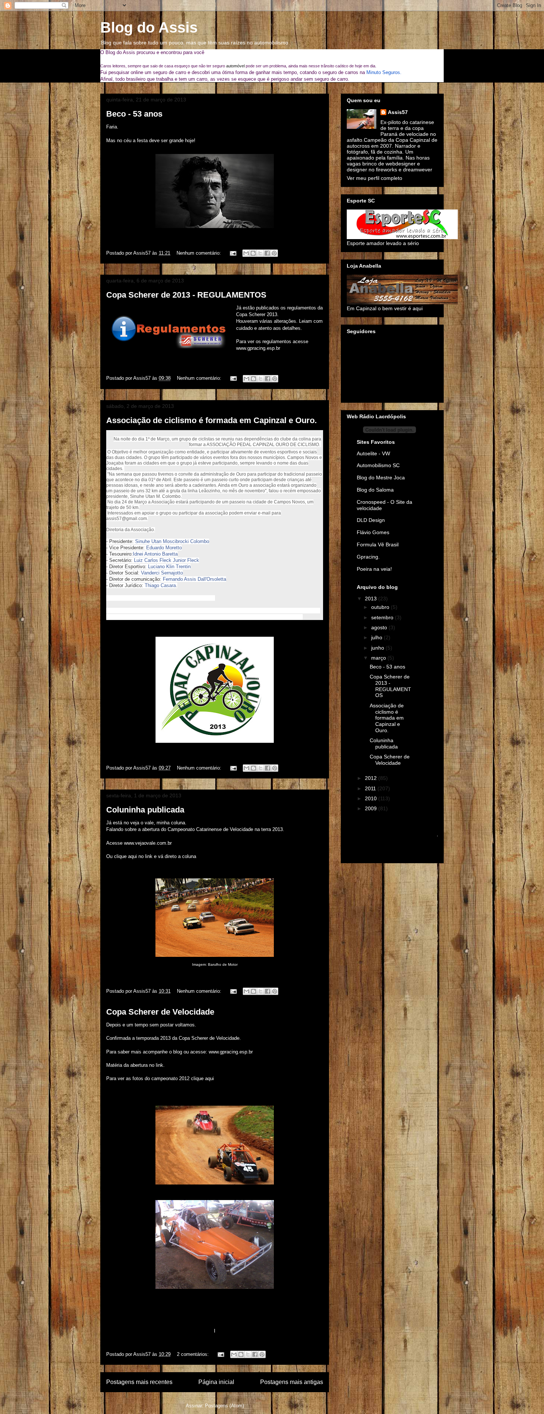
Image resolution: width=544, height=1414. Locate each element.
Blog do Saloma (375, 490)
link (159, 1065)
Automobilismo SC (378, 465)
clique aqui (202, 1078)
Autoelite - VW (373, 453)
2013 (371, 599)
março (379, 658)
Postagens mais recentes (139, 1382)
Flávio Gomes (373, 532)
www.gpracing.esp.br (258, 348)
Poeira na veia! (374, 569)
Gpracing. (368, 557)
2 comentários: (193, 1354)
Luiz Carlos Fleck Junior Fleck (166, 560)
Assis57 (398, 112)
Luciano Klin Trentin (169, 566)
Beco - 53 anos (134, 113)
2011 (371, 788)
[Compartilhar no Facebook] (267, 253)
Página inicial (216, 1382)
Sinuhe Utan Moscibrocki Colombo (172, 541)
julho (377, 637)
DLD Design (371, 520)
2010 (371, 798)
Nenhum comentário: (199, 253)
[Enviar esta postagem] (232, 253)
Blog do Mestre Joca (381, 477)
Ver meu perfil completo (374, 178)
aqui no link (140, 856)
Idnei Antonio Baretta (155, 554)
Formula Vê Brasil (378, 544)
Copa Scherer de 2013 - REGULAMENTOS (186, 294)
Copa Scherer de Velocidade (160, 1011)
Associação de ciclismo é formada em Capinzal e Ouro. (211, 420)
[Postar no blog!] (253, 253)
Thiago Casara (160, 585)
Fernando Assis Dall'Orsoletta (194, 579)
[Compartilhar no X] (260, 253)
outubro (381, 607)
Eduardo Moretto (164, 547)
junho (378, 648)
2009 (371, 808)
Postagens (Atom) (224, 1405)
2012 (371, 778)
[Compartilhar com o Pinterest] (274, 253)
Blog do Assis (149, 27)
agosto (380, 627)
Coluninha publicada (145, 809)
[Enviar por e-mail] (246, 253)
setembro (383, 617)
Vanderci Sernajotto (162, 573)
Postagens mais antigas (291, 1382)
